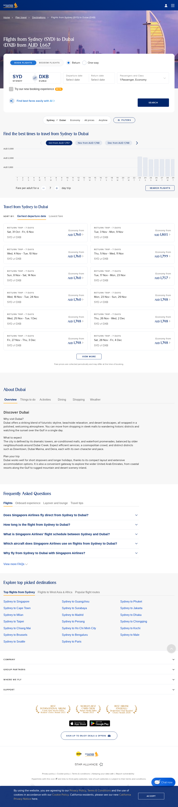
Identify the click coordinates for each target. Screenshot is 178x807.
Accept (151, 796)
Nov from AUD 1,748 (88, 143)
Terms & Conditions (99, 790)
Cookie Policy (60, 795)
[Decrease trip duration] (43, 188)
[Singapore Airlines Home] (10, 9)
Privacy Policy (78, 790)
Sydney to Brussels (15, 634)
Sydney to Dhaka (130, 614)
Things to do (27, 399)
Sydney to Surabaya (74, 608)
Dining (62, 399)
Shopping (79, 399)
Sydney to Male (129, 634)
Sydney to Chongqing (133, 621)
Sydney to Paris (71, 641)
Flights (8, 503)
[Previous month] (41, 143)
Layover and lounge (55, 503)
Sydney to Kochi (130, 628)
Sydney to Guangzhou (75, 601)
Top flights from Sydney (19, 592)
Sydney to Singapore (16, 601)
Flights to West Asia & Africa (55, 592)
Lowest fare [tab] (56, 216)
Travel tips (77, 503)
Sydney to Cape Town (17, 608)
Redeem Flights (49, 62)
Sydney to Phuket (131, 601)
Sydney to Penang (73, 621)
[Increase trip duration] (57, 188)
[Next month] (137, 143)
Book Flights (23, 62)
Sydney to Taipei (13, 621)
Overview (10, 399)
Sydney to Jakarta (131, 608)
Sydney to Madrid (72, 614)
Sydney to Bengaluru (75, 634)
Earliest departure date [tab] (31, 216)
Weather (95, 399)
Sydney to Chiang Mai (17, 628)
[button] (22, 78)
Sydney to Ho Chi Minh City (79, 628)
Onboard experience (28, 503)
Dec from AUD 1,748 (118, 143)
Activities (45, 399)
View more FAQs (13, 564)
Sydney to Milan (13, 614)
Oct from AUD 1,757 (59, 143)
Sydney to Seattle (14, 641)
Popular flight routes (87, 592)
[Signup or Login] (169, 5)
